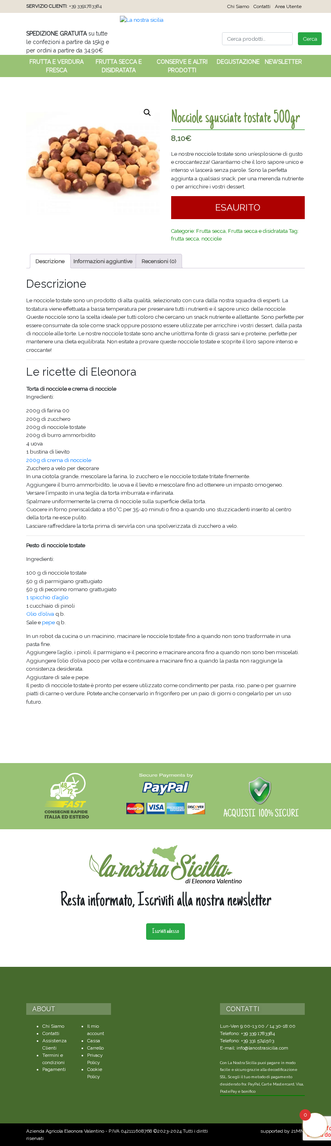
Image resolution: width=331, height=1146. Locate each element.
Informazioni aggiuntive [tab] (102, 261)
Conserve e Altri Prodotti (182, 66)
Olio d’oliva (40, 614)
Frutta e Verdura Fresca (56, 66)
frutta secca (185, 239)
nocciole (211, 239)
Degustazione (238, 62)
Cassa (93, 1041)
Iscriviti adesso (165, 931)
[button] (147, 112)
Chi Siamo (238, 6)
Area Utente (288, 6)
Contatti (261, 6)
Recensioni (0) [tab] (159, 261)
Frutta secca (211, 231)
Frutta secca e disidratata (258, 231)
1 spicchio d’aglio (47, 597)
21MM (298, 1131)
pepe (48, 622)
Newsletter (283, 62)
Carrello (95, 1048)
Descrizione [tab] (50, 261)
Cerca (310, 39)
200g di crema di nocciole (58, 460)
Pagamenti (54, 1069)
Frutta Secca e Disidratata (119, 66)
